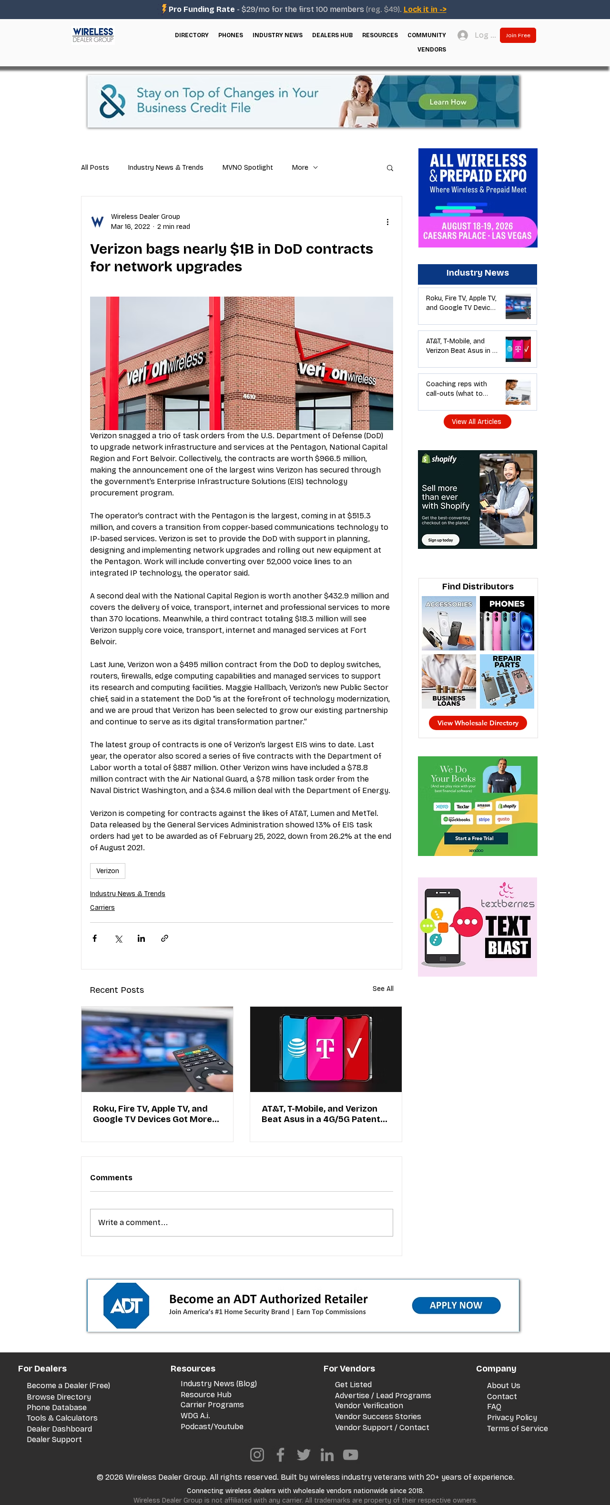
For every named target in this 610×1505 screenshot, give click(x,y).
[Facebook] (280, 1454)
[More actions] (387, 221)
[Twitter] (304, 1454)
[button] (192, 35)
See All (383, 989)
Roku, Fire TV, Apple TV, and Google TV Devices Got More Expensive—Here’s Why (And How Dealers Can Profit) (153, 1113)
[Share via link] (164, 938)
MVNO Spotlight (248, 168)
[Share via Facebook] (94, 938)
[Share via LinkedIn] (141, 938)
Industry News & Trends (165, 168)
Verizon (107, 871)
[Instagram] (257, 1454)
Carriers (102, 908)
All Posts (95, 168)
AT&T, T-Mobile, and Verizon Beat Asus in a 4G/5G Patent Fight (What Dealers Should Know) (321, 1113)
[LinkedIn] (327, 1454)
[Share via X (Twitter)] (117, 938)
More (300, 168)
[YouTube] (350, 1454)
